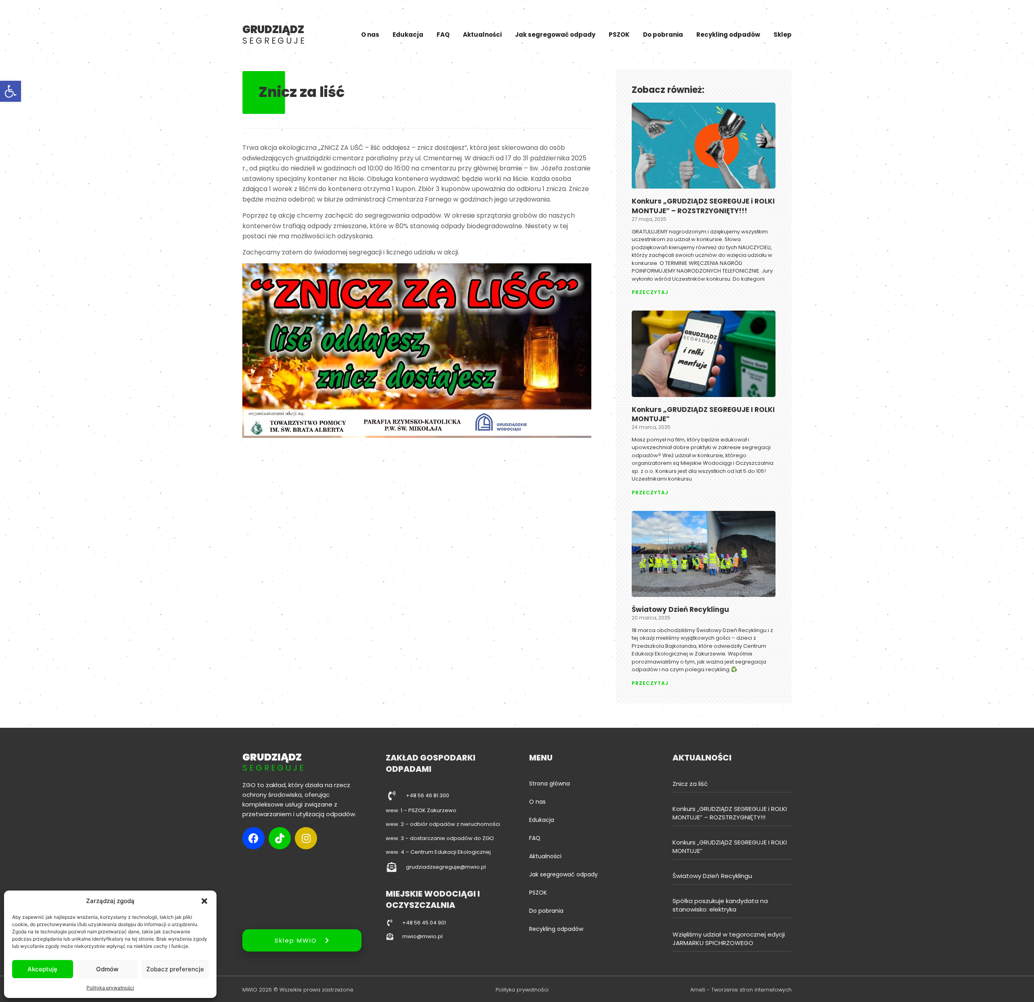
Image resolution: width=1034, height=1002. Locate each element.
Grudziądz (274, 34)
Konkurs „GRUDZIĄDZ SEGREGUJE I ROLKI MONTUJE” (703, 414)
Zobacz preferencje (175, 969)
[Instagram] (306, 838)
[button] (10, 91)
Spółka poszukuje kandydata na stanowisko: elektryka (720, 905)
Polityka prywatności (110, 988)
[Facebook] (253, 838)
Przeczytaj (650, 292)
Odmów (107, 969)
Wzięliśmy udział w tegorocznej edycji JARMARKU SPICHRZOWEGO (729, 938)
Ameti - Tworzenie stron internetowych (741, 989)
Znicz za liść (690, 783)
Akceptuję (42, 969)
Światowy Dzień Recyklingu (680, 609)
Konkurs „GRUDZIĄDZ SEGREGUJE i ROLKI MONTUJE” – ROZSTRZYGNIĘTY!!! (703, 206)
